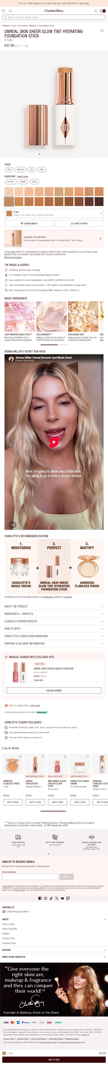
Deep (42, 169)
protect (68, 597)
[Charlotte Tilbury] (54, 11)
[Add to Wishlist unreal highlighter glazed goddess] (42, 757)
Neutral (10, 181)
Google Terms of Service (70, 1042)
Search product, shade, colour (23, 17)
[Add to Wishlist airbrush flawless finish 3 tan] (20, 757)
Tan (31, 169)
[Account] (95, 11)
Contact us (85, 1035)
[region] (54, 675)
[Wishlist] (10, 11)
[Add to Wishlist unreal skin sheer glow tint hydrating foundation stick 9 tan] (102, 30)
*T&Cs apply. (7, 886)
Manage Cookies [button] (72, 1039)
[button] (5, 17)
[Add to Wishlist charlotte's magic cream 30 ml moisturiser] (87, 757)
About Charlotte (9, 929)
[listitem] (54, 104)
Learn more (22, 176)
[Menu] (3, 11)
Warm (23, 181)
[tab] (39, 154)
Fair (9, 169)
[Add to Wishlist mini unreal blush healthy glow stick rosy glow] (65, 757)
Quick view (38, 680)
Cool (34, 181)
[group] (19, 321)
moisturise (47, 597)
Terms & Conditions (38, 1039)
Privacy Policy (19, 890)
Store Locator (8, 924)
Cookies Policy (9, 943)
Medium (20, 169)
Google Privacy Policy (48, 1042)
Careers (5, 933)
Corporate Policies (56, 1039)
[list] (54, 104)
